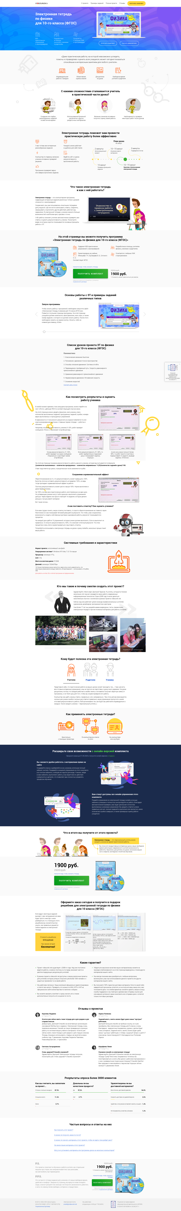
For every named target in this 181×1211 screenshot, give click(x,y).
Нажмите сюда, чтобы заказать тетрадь (85, 267)
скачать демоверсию (129, 43)
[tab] (71, 673)
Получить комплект (136, 3)
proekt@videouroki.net (70, 1204)
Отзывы (122, 3)
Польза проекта (111, 3)
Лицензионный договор (42, 1206)
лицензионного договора (80, 282)
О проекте (84, 3)
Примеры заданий (97, 3)
